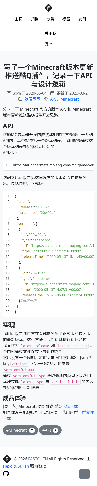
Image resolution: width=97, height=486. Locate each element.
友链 (82, 19)
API (53, 99)
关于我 (50, 33)
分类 (50, 19)
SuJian (23, 466)
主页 (19, 19)
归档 (35, 19)
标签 (66, 19)
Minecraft (69, 99)
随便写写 (32, 99)
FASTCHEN (38, 459)
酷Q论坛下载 (66, 406)
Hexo (8, 466)
